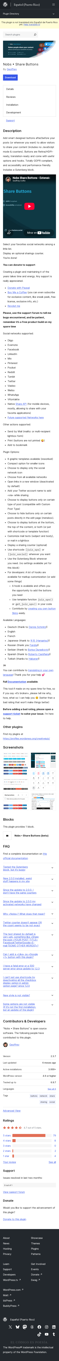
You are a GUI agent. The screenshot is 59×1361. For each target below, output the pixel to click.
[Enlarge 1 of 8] (24, 756)
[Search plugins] (35, 35)
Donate (36, 1274)
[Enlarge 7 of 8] (51, 774)
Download (10, 77)
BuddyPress (11, 1305)
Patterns (36, 1253)
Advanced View (12, 1110)
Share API (21, 403)
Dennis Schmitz (37, 627)
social (52, 1102)
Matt (7, 1295)
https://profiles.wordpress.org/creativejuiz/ (26, 738)
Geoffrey (12, 69)
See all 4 (52, 1089)
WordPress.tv (12, 1279)
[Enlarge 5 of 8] (24, 807)
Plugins (35, 1248)
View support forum (14, 1192)
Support (10, 120)
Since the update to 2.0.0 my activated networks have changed (22, 903)
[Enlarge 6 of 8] (51, 756)
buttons (34, 1096)
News (6, 1243)
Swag (35, 1279)
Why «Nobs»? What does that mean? (24, 914)
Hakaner (33, 658)
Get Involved (38, 1263)
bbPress (9, 1300)
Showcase (37, 1237)
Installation (12, 104)
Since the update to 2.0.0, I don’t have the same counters (19, 891)
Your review (9, 1162)
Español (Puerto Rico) (22, 1319)
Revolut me (14, 305)
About (6, 1237)
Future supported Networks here (26, 417)
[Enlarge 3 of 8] (24, 791)
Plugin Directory (11, 13)
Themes (35, 1243)
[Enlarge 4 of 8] (24, 796)
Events (35, 1269)
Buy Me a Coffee (17, 292)
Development (13, 112)
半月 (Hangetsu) (39, 640)
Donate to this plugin (14, 1219)
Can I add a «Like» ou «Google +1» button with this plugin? (20, 956)
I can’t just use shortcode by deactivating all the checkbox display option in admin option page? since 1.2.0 (19, 981)
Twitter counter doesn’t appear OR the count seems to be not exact (22, 924)
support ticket (11, 713)
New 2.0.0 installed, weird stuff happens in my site (17, 880)
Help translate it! (32, 24)
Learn (6, 1263)
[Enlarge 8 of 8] (51, 797)
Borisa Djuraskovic (38, 649)
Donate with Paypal (19, 287)
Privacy (7, 1253)
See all (52, 1162)
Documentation (17, 681)
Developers (9, 1274)
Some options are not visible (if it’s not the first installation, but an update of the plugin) (19, 1007)
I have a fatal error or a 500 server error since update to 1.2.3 (21, 967)
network (43, 1096)
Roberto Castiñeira (38, 654)
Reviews (11, 96)
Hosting (7, 1248)
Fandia (33, 645)
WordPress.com (13, 1289)
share (52, 1096)
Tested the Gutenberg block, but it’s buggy (15, 868)
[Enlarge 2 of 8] (24, 782)
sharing (43, 1102)
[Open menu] (54, 4)
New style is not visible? (16, 995)
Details (10, 89)
